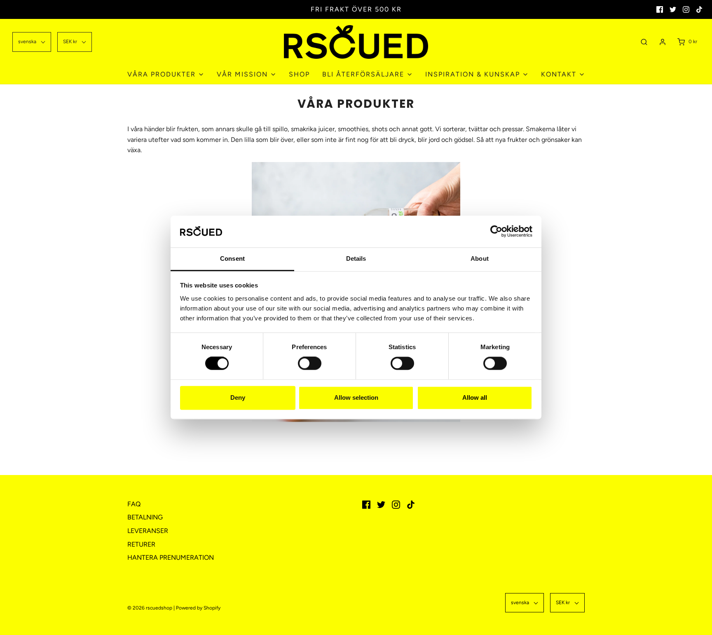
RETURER (141, 544)
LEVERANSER (147, 531)
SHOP (299, 74)
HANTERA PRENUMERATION (170, 557)
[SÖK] (644, 41)
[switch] (307, 367)
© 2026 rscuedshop (149, 608)
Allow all (474, 397)
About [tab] (480, 258)
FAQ (134, 504)
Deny (237, 397)
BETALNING (145, 517)
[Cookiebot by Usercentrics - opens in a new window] (496, 231)
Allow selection (356, 397)
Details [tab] (356, 258)
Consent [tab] (232, 258)
